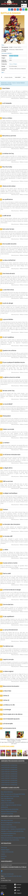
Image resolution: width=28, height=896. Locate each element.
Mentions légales (5, 849)
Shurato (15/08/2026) (6, 824)
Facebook (18, 884)
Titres (3, 45)
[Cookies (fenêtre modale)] (2, 893)
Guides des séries (17, 876)
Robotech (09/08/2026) (13, 829)
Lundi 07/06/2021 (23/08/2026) (9, 784)
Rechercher (4, 856)
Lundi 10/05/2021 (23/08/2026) (9, 771)
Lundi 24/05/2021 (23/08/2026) (9, 780)
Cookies (3, 854)
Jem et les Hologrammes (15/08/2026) (10, 822)
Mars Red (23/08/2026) (7, 792)
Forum (24, 77)
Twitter (18, 890)
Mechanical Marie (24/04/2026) (9, 811)
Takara (10, 64)
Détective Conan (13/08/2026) (8, 827)
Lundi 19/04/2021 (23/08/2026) (9, 769)
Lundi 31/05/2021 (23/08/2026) (9, 774)
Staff (3, 72)
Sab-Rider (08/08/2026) (12, 831)
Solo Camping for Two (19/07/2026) (10, 796)
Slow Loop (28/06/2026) (7, 798)
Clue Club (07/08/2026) (7, 835)
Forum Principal (8, 876)
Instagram (18, 893)
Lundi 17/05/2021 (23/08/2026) (9, 776)
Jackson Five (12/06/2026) (7, 802)
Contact (3, 858)
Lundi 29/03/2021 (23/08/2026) (9, 767)
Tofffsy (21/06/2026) (6, 800)
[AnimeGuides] (9, 2)
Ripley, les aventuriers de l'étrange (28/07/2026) (13, 794)
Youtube (18, 887)
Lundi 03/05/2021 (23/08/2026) (9, 765)
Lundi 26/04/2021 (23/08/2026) (9, 782)
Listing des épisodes (8, 77)
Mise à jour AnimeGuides (7, 874)
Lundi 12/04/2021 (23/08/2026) (9, 778)
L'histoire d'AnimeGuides (7, 852)
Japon (10, 58)
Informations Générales (7, 53)
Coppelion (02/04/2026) (7, 813)
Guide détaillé (17, 77)
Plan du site (4, 847)
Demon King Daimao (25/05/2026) (9, 809)
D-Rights (15, 64)
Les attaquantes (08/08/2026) (8, 833)
